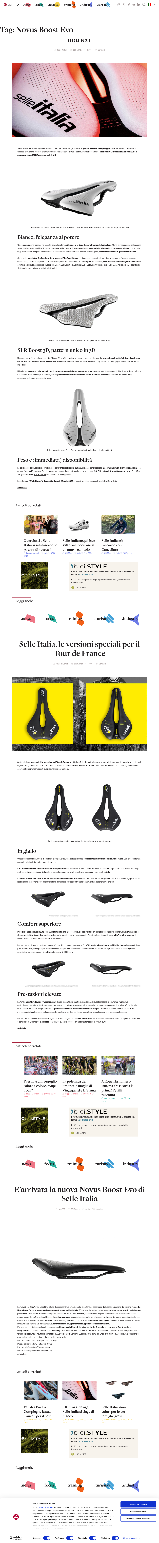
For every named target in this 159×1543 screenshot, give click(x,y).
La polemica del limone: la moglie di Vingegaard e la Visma (79, 1085)
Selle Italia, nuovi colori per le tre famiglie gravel (114, 1411)
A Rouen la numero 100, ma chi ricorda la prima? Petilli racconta (117, 1088)
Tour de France (62, 762)
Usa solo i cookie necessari (138, 1518)
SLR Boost (100, 471)
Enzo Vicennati (109, 1098)
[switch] (69, 1538)
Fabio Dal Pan (62, 50)
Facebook (128, 4)
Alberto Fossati (31, 1419)
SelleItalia (21, 1028)
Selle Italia (21, 762)
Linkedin (138, 4)
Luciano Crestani (32, 553)
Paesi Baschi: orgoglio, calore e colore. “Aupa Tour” (40, 1085)
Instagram (119, 4)
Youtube (133, 4)
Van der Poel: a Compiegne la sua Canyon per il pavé (38, 1411)
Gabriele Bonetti (62, 664)
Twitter (123, 4)
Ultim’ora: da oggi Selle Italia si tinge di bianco (78, 1411)
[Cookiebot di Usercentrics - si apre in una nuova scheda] (16, 1538)
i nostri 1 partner (45, 1507)
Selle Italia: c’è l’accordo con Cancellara (112, 545)
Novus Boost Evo (133, 471)
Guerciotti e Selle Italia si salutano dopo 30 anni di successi (40, 545)
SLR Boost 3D (40, 474)
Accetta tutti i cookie (138, 1504)
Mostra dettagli (130, 1538)
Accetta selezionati (138, 1511)
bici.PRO (68, 553)
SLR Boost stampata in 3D (44, 155)
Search (144, 4)
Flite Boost (136, 468)
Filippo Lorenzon (32, 1094)
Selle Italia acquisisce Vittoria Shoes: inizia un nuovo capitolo (78, 545)
